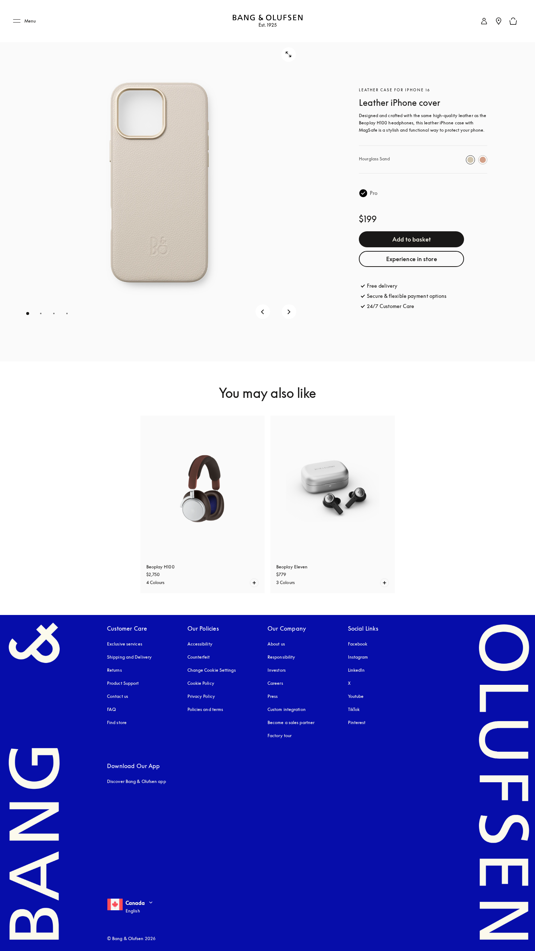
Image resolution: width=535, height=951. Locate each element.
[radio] (470, 159)
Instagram (358, 657)
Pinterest (357, 722)
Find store (117, 722)
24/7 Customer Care (390, 306)
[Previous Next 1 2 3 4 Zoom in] (159, 180)
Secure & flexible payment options (407, 296)
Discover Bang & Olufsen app (136, 781)
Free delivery (382, 286)
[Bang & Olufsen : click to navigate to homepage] (267, 21)
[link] (484, 21)
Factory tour (280, 735)
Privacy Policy (201, 696)
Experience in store (411, 259)
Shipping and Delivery (129, 657)
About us (276, 644)
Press (273, 696)
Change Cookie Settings (211, 670)
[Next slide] (289, 311)
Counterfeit (198, 657)
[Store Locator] (498, 21)
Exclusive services (124, 644)
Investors (277, 670)
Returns (114, 670)
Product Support (123, 683)
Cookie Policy (200, 683)
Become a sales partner (291, 722)
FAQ (111, 709)
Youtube (356, 696)
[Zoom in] (288, 54)
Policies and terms (205, 709)
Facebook (358, 644)
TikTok (354, 709)
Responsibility (281, 657)
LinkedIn (356, 670)
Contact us (117, 696)
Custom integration (287, 709)
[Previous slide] (262, 311)
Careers (275, 683)
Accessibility (200, 644)
